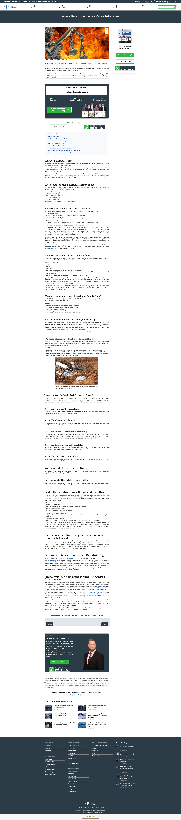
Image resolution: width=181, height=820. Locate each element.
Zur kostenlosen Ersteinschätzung (57, 110)
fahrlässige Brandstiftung (53, 199)
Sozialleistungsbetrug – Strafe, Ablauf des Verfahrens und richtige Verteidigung (97, 715)
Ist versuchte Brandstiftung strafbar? (56, 145)
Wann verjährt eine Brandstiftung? (56, 143)
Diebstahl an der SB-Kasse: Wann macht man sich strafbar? (63, 714)
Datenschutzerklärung (88, 807)
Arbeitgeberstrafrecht (73, 789)
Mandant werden (96, 755)
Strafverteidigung (48, 759)
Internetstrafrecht (72, 778)
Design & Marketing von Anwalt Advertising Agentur (90, 812)
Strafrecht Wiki (48, 750)
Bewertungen (95, 750)
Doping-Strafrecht (72, 761)
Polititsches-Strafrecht (73, 766)
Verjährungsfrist (91, 471)
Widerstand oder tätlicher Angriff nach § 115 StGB (97, 706)
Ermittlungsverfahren (69, 558)
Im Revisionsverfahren (49, 769)
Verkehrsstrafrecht (72, 776)
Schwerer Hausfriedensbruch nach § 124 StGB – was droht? (64, 706)
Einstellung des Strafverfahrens (66, 588)
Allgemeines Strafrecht (73, 745)
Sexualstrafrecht (72, 750)
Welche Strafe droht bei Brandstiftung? (57, 141)
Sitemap (102, 807)
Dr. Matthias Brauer (81, 602)
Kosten (93, 753)
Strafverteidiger (97, 586)
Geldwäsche (71, 773)
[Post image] (48, 708)
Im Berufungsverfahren (50, 767)
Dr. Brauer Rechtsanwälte (101, 600)
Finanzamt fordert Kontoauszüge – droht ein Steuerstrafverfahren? (127, 753)
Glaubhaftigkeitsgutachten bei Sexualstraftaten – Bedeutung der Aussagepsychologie (127, 776)
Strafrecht (48, 28)
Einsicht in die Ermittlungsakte (79, 595)
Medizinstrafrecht (72, 791)
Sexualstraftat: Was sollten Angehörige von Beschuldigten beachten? (126, 768)
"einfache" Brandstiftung (53, 192)
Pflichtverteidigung (49, 772)
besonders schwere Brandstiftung (55, 195)
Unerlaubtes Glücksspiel (73, 768)
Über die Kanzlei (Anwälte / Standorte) (100, 745)
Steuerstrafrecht (72, 748)
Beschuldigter (51, 558)
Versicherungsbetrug (51, 248)
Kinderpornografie (72, 753)
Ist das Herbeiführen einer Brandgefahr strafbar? (59, 148)
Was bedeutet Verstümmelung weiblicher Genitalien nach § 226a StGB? (97, 724)
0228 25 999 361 (138, 1)
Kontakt (94, 748)
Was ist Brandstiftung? (53, 136)
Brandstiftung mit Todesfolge (54, 197)
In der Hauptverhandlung (50, 764)
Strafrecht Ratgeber (49, 748)
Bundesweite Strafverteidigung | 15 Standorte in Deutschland (20, 1)
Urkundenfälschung (72, 771)
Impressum (80, 807)
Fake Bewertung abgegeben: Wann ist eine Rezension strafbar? (64, 723)
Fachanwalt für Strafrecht (94, 592)
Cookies (97, 807)
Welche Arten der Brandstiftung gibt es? (57, 138)
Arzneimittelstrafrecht (73, 763)
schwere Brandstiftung (52, 194)
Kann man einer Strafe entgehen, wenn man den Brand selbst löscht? (64, 150)
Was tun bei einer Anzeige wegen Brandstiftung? (59, 152)
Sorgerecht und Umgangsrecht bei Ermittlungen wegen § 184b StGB (127, 784)
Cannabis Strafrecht (72, 758)
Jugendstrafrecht (72, 786)
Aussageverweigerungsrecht (53, 560)
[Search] (175, 2)
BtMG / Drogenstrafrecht (74, 755)
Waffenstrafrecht (72, 784)
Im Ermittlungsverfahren (50, 761)
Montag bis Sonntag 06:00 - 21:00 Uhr (47, 1)
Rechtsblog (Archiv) (49, 745)
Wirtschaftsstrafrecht (73, 794)
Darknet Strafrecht (72, 781)
